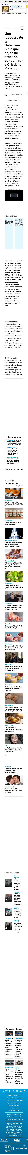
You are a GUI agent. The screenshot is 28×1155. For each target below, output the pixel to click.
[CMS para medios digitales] (19, 1148)
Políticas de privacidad (14, 1117)
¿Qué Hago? (17, 1105)
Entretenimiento (14, 1110)
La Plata (10, 1095)
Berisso (14, 1100)
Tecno (16, 1108)
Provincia (18, 1098)
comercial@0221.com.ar (14, 1135)
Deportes (16, 28)
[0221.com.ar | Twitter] (16, 2)
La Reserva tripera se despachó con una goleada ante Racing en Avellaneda (14, 442)
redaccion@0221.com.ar (14, 1134)
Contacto (20, 1119)
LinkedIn (24, 1091)
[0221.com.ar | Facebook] (13, 2)
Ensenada (20, 1100)
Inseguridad (18, 1)
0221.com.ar (8, 28)
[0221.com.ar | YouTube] (19, 2)
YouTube (21, 1091)
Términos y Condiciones (14, 1114)
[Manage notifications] (24, 1145)
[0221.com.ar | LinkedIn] (22, 2)
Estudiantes (19, 13)
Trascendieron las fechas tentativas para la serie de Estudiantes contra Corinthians (13, 450)
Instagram (9, 1091)
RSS (15, 1119)
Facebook (13, 1091)
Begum (12, 1108)
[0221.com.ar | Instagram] (10, 2)
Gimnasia (10, 1105)
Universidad (10, 13)
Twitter (17, 1091)
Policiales (17, 1095)
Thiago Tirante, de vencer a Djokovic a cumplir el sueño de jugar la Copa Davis (13, 460)
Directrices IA (9, 1119)
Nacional (7, 1100)
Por (6, 94)
